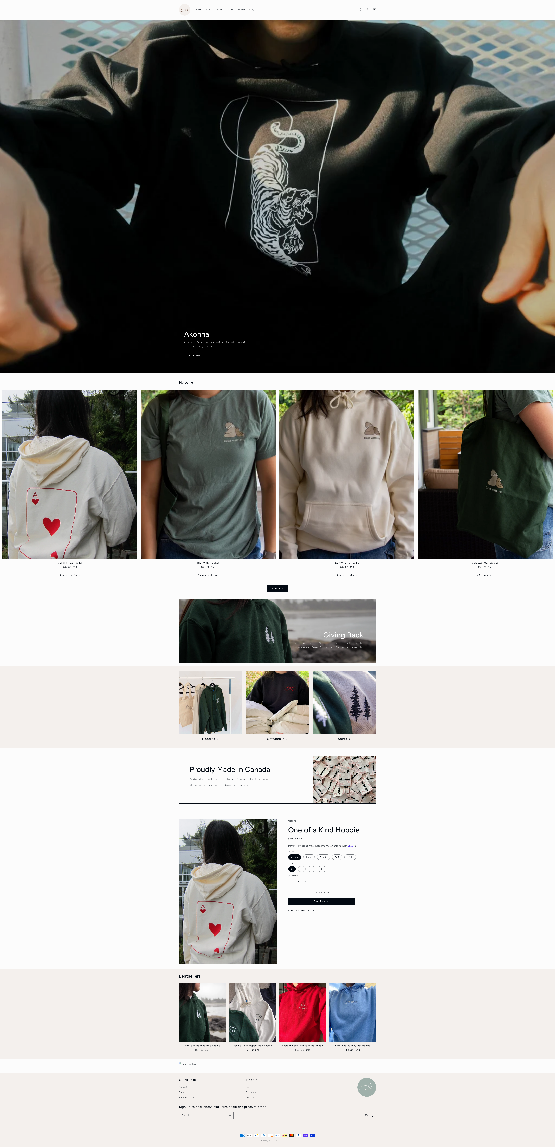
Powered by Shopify (285, 1141)
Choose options (70, 575)
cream (294, 857)
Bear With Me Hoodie (346, 563)
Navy (309, 857)
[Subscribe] (230, 1115)
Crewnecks (275, 739)
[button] (208, 10)
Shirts (342, 739)
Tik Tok (250, 1097)
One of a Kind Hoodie (69, 563)
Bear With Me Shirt (208, 563)
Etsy (248, 1087)
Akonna (272, 1141)
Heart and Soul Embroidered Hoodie (303, 1045)
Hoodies (208, 739)
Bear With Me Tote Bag (485, 563)
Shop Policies (187, 1097)
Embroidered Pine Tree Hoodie (202, 1045)
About (182, 1092)
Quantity (293, 876)
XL (322, 869)
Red (337, 857)
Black (323, 857)
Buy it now (321, 901)
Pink (350, 857)
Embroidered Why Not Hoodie (352, 1045)
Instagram (251, 1092)
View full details (299, 910)
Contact (183, 1087)
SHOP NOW (194, 355)
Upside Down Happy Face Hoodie (252, 1045)
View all (277, 588)
